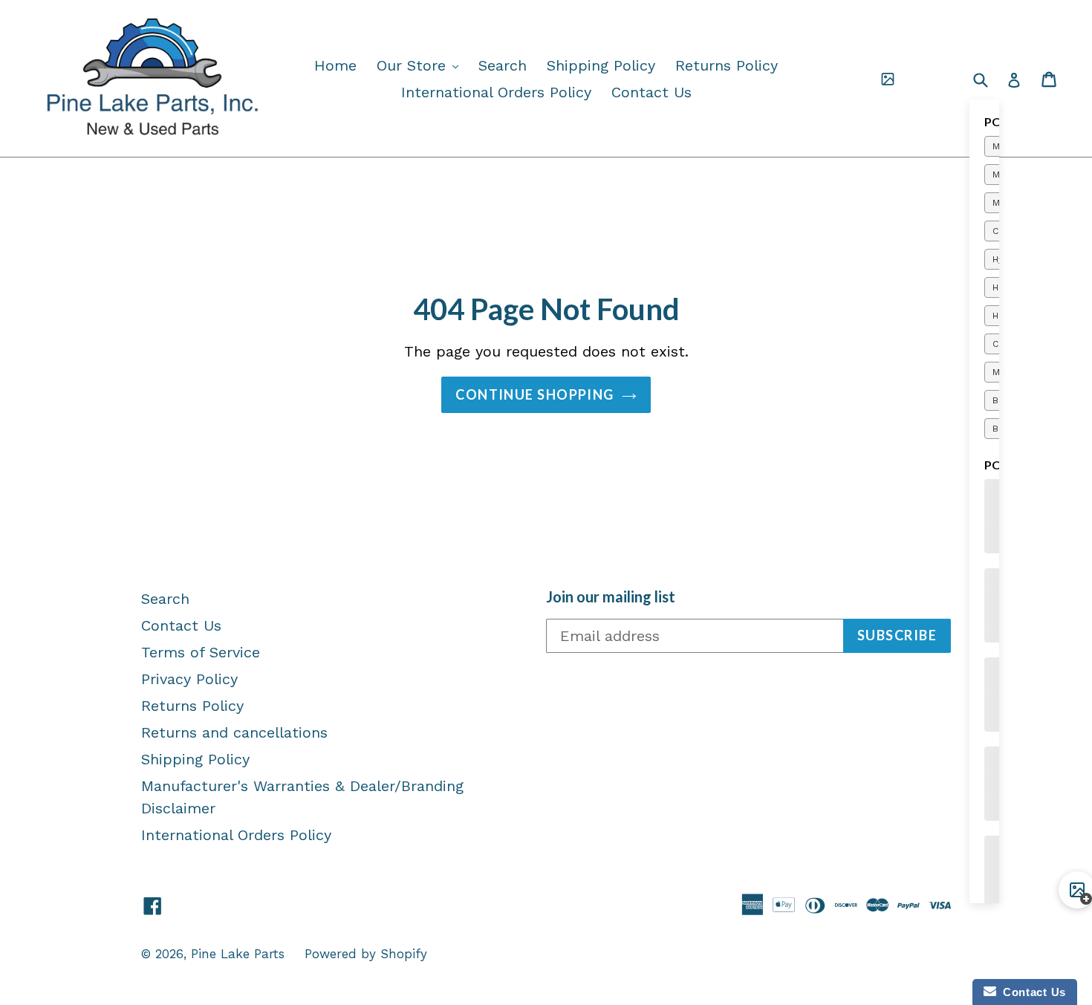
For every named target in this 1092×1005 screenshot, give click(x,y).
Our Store (421, 65)
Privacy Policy (189, 679)
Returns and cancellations (234, 732)
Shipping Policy (601, 65)
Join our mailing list (610, 596)
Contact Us (651, 92)
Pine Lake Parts (238, 953)
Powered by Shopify (366, 953)
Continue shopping (534, 394)
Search (502, 65)
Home (335, 65)
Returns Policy (726, 65)
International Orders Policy (496, 92)
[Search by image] (887, 78)
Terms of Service (200, 652)
